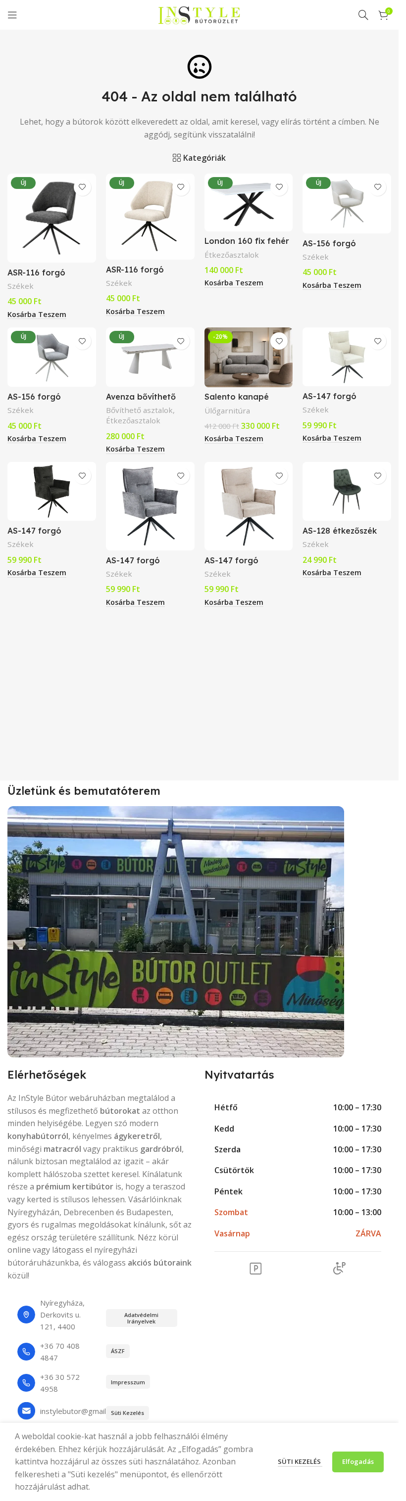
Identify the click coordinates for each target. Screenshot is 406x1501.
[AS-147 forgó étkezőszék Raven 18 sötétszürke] (51, 491)
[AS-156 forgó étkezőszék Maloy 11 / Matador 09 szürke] (51, 357)
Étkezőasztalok (231, 255)
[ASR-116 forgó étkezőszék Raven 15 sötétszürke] (51, 218)
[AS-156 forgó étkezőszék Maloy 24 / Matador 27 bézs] (347, 203)
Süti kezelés (300, 1461)
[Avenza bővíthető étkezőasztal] (150, 357)
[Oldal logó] (199, 13)
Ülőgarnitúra (227, 410)
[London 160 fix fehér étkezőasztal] (248, 202)
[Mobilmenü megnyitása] (12, 15)
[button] (36, 314)
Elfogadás (358, 1461)
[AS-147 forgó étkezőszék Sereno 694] (150, 506)
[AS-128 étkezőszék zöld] (347, 491)
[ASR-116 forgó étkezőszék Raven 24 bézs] (150, 217)
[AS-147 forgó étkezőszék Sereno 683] (248, 506)
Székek (20, 286)
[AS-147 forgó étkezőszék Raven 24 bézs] (347, 356)
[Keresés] (363, 15)
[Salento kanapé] (248, 357)
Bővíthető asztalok (139, 410)
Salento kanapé (236, 397)
